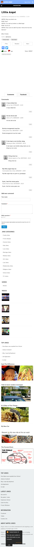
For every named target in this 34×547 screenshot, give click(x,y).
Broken (5, 285)
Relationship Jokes (8, 266)
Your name (4, 197)
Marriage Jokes (7, 252)
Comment (4, 203)
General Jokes (7, 242)
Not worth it (4, 494)
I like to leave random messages (12, 385)
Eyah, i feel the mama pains (10, 181)
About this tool (18, 542)
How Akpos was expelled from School (12, 346)
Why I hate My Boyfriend (8, 353)
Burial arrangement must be (11, 128)
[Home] (6, 3)
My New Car (5, 426)
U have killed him (11, 103)
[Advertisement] (17, 74)
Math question (5, 215)
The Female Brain (7, 447)
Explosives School (5, 500)
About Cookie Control (7, 532)
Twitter (2, 516)
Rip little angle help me (9, 169)
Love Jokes (6, 249)
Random (17, 43)
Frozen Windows (5, 505)
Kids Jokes (14, 39)
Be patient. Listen (5, 497)
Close (19, 532)
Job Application (6, 356)
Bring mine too (12, 156)
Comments (10, 94)
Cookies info (4, 518)
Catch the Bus (4, 502)
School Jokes (6, 272)
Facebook (23, 94)
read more (9, 545)
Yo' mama (5, 276)
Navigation (17, 5)
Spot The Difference (7, 364)
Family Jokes (6, 39)
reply (30, 111)
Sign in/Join (28, 2)
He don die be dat (11, 116)
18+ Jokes (5, 259)
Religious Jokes (7, 269)
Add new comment (6, 54)
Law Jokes (6, 262)
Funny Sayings (7, 238)
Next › (27, 43)
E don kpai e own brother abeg (15, 141)
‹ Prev (6, 43)
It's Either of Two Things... (9, 405)
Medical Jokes (6, 255)
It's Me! (4, 360)
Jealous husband (6, 349)
